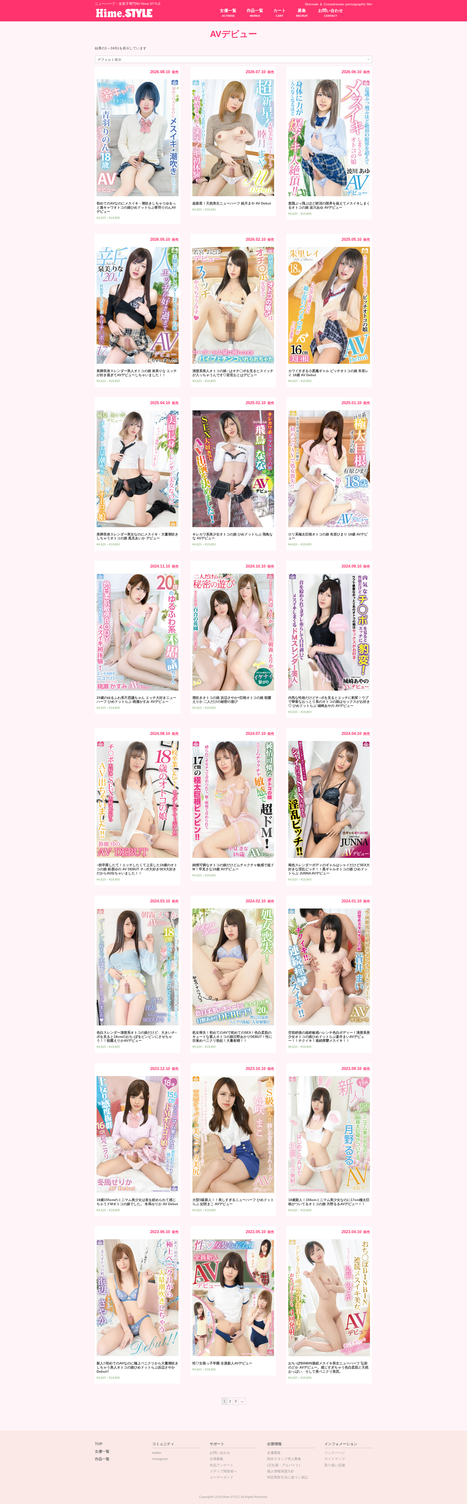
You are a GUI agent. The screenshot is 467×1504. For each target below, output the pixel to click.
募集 (302, 12)
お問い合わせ (330, 12)
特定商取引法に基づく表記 (287, 1477)
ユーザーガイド (222, 1477)
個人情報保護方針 (280, 1471)
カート (279, 12)
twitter (157, 1453)
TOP (98, 1444)
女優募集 (274, 1453)
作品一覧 (255, 12)
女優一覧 (228, 12)
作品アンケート (222, 1465)
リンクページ (334, 1453)
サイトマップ (334, 1459)
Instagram (160, 1459)
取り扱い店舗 (334, 1465)
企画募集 (216, 1459)
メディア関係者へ (223, 1471)
